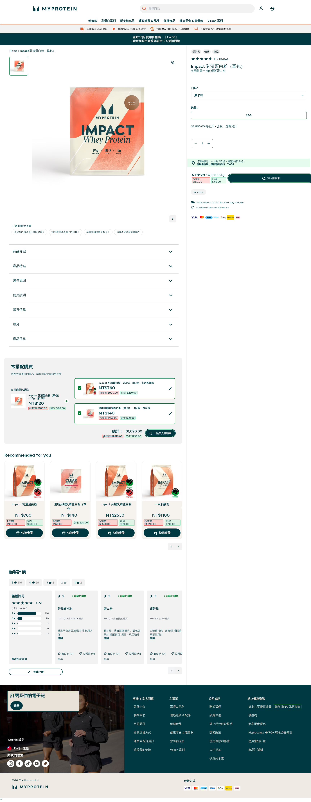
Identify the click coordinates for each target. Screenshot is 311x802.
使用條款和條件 (219, 741)
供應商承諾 (216, 758)
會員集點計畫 (257, 741)
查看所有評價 (19, 659)
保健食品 (169, 20)
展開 (60, 638)
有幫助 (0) (67, 653)
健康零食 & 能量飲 (191, 20)
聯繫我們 (139, 715)
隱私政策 (215, 732)
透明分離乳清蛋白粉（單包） (70, 506)
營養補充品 (127, 20)
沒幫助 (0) (89, 653)
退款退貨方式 (142, 732)
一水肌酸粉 (162, 504)
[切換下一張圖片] (172, 218)
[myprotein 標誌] (54, 8)
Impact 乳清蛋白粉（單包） (37, 50)
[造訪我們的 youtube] (36, 763)
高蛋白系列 (108, 20)
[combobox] (197, 8)
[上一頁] (171, 670)
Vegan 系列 (215, 20)
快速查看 (27, 532)
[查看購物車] (272, 8)
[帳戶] (261, 8)
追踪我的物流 (142, 749)
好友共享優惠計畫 (274, 706)
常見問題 (139, 723)
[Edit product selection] (170, 388)
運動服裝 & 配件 (149, 20)
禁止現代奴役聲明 (221, 723)
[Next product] (178, 546)
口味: (194, 88)
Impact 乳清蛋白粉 (24, 504)
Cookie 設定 (16, 739)
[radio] (249, 115)
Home (13, 50)
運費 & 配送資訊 (144, 741)
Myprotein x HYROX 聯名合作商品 (270, 732)
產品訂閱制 (255, 749)
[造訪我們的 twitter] (45, 763)
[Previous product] (171, 546)
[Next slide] (181, 508)
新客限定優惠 (257, 723)
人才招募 (215, 749)
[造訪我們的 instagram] (10, 763)
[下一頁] (178, 670)
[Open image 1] (18, 66)
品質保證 (215, 715)
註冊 (16, 705)
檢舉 (60, 659)
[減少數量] (196, 143)
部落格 (92, 20)
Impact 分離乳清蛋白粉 (116, 504)
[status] (202, 143)
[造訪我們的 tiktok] (28, 763)
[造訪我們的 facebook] (19, 763)
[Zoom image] (173, 62)
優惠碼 (252, 715)
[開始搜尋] (144, 8)
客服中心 (139, 706)
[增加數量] (209, 143)
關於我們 (215, 706)
